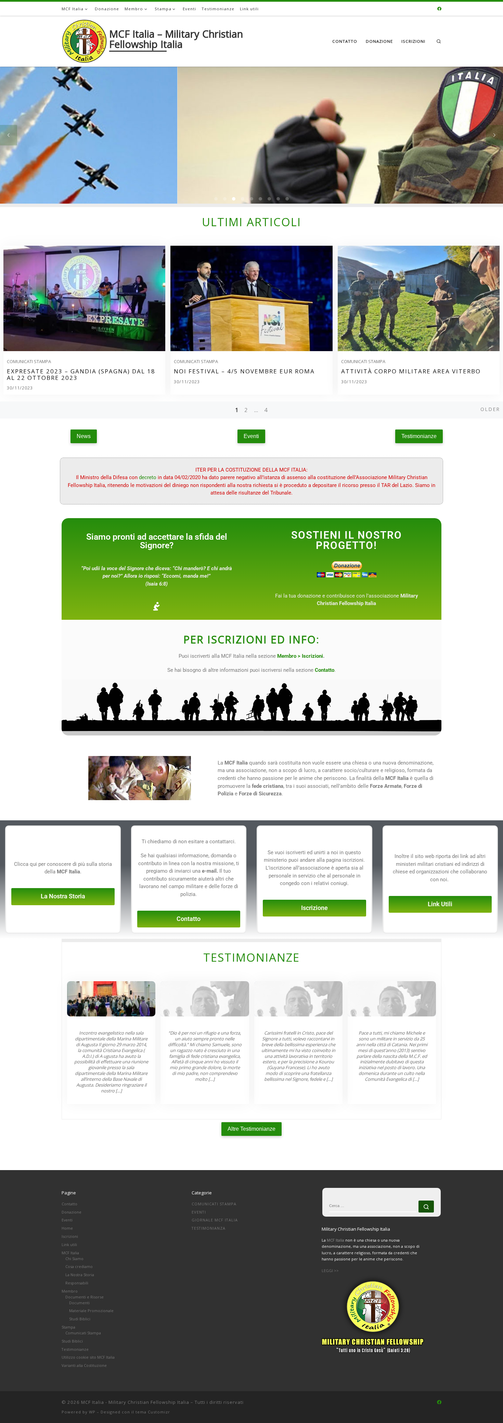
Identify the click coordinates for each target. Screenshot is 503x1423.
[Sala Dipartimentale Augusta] (111, 998)
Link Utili (440, 904)
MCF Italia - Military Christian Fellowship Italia (135, 1402)
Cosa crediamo (79, 1266)
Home (67, 1228)
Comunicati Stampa (29, 361)
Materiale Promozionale (91, 1310)
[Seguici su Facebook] (439, 9)
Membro (70, 1291)
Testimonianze (75, 1349)
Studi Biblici (79, 1318)
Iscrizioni (70, 1236)
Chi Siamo (74, 1258)
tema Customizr (153, 1411)
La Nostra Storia (63, 896)
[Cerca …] (426, 1207)
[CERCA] (373, 1206)
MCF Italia (70, 1252)
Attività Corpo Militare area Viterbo (411, 371)
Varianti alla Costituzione (84, 1365)
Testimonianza (208, 1228)
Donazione (71, 1212)
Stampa (68, 1327)
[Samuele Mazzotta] (204, 998)
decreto (147, 477)
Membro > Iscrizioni (300, 656)
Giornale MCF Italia (215, 1219)
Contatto (189, 918)
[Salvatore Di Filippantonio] (298, 998)
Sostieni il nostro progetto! (346, 540)
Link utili (69, 1244)
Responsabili (76, 1282)
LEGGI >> (330, 1270)
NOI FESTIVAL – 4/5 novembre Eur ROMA (244, 371)
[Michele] (392, 998)
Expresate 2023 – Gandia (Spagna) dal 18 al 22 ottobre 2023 (81, 374)
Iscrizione (314, 908)
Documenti (79, 1302)
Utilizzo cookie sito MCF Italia (88, 1357)
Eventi (67, 1219)
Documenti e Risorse (84, 1296)
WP (92, 1411)
